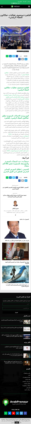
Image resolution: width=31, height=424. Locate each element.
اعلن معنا (24, 1)
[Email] (9, 413)
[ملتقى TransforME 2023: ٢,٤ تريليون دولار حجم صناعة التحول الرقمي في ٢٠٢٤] (26, 355)
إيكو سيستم (27, 379)
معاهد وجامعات (27, 383)
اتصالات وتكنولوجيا (26, 385)
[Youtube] (13, 413)
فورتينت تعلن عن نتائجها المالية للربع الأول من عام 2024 (17, 240)
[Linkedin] (17, 413)
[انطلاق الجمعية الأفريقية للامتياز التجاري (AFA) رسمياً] (26, 329)
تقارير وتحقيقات (26, 51)
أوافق (17, 422)
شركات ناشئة (27, 389)
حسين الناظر (25, 52)
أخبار (29, 375)
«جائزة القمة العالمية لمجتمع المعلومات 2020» (17, 150)
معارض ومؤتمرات (26, 377)
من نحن (29, 1)
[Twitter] (21, 413)
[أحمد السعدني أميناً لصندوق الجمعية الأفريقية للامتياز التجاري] (26, 321)
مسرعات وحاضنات (20, 51)
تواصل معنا (20, 1)
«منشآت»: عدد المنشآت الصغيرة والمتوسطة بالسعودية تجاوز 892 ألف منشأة (15, 163)
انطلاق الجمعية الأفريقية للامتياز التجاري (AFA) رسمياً (12, 327)
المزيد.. (12, 422)
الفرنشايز (28, 387)
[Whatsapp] (5, 413)
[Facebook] (25, 413)
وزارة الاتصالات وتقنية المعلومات (11, 95)
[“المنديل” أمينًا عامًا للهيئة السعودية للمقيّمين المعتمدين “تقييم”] (26, 348)
